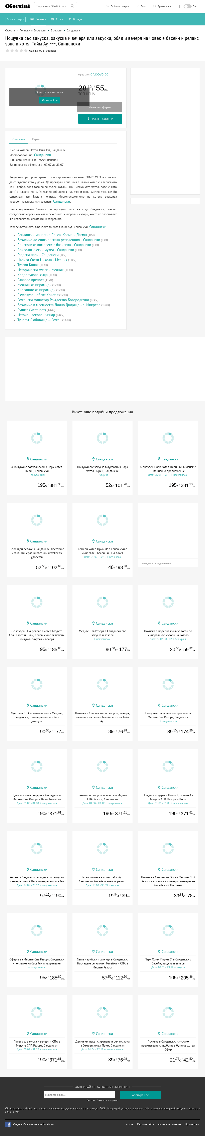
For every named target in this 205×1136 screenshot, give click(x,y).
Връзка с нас (164, 6)
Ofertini (17, 6)
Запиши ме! (132, 54)
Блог (143, 6)
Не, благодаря (137, 63)
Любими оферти (119, 6)
